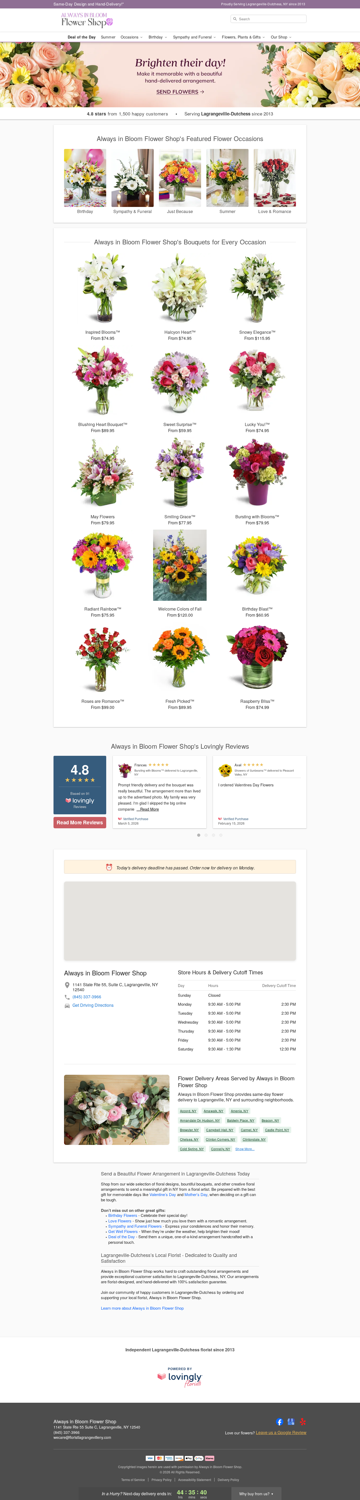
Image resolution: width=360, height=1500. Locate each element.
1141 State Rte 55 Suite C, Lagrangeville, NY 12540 (96, 1427)
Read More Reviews (80, 822)
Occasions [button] (130, 37)
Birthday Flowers (122, 1215)
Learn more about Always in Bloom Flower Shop (142, 1308)
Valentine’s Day (162, 1194)
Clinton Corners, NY (220, 1139)
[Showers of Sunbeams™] (225, 770)
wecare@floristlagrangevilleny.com (82, 1437)
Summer (108, 37)
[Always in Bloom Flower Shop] (91, 20)
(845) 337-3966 (86, 996)
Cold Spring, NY (192, 1148)
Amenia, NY (239, 1111)
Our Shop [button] (279, 37)
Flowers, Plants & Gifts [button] (241, 37)
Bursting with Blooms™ (149, 770)
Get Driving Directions (93, 1005)
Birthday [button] (156, 37)
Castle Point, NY (277, 1130)
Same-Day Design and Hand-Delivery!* (88, 4)
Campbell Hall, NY (219, 1130)
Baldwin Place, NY (240, 1120)
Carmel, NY (249, 1130)
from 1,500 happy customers (127, 113)
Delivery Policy (228, 1479)
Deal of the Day (82, 37)
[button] (198, 835)
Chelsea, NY (189, 1139)
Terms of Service (133, 1479)
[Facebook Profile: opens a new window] (279, 1421)
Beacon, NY (270, 1120)
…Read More (148, 809)
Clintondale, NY (254, 1139)
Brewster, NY (189, 1130)
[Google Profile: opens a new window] (291, 1421)
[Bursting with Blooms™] (125, 770)
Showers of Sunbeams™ (250, 770)
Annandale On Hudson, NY (200, 1120)
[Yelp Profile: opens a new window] (303, 1421)
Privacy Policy (162, 1479)
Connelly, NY (220, 1148)
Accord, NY (188, 1111)
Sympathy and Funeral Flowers (135, 1226)
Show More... (244, 1148)
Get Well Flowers (123, 1231)
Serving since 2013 (228, 113)
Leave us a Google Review (281, 1432)
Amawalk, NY (213, 1111)
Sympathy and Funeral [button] (193, 37)
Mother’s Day (195, 1194)
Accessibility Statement (194, 1479)
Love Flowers (120, 1220)
